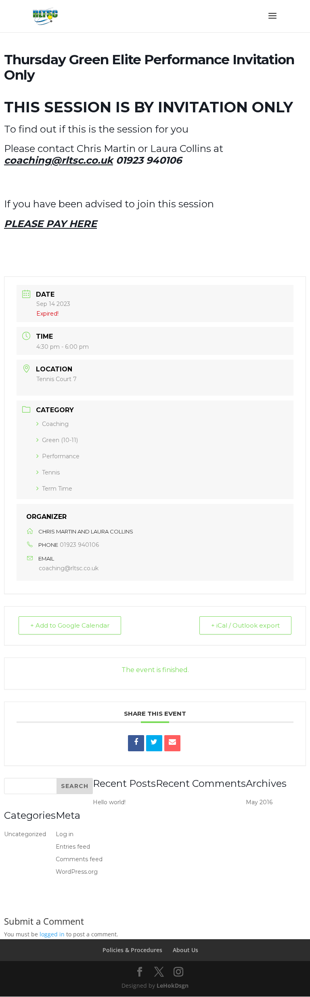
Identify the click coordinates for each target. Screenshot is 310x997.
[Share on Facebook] (136, 743)
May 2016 (259, 802)
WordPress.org (77, 871)
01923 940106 (79, 544)
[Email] (172, 743)
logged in (52, 934)
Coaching (55, 424)
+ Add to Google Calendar (69, 625)
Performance (61, 456)
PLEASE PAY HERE (50, 224)
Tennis (51, 472)
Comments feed (79, 859)
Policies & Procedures (132, 950)
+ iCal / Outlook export (245, 625)
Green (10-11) (60, 440)
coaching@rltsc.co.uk (68, 568)
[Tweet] (154, 743)
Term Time (57, 488)
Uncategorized (25, 834)
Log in (64, 834)
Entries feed (73, 846)
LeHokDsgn (173, 985)
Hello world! (109, 802)
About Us (185, 950)
